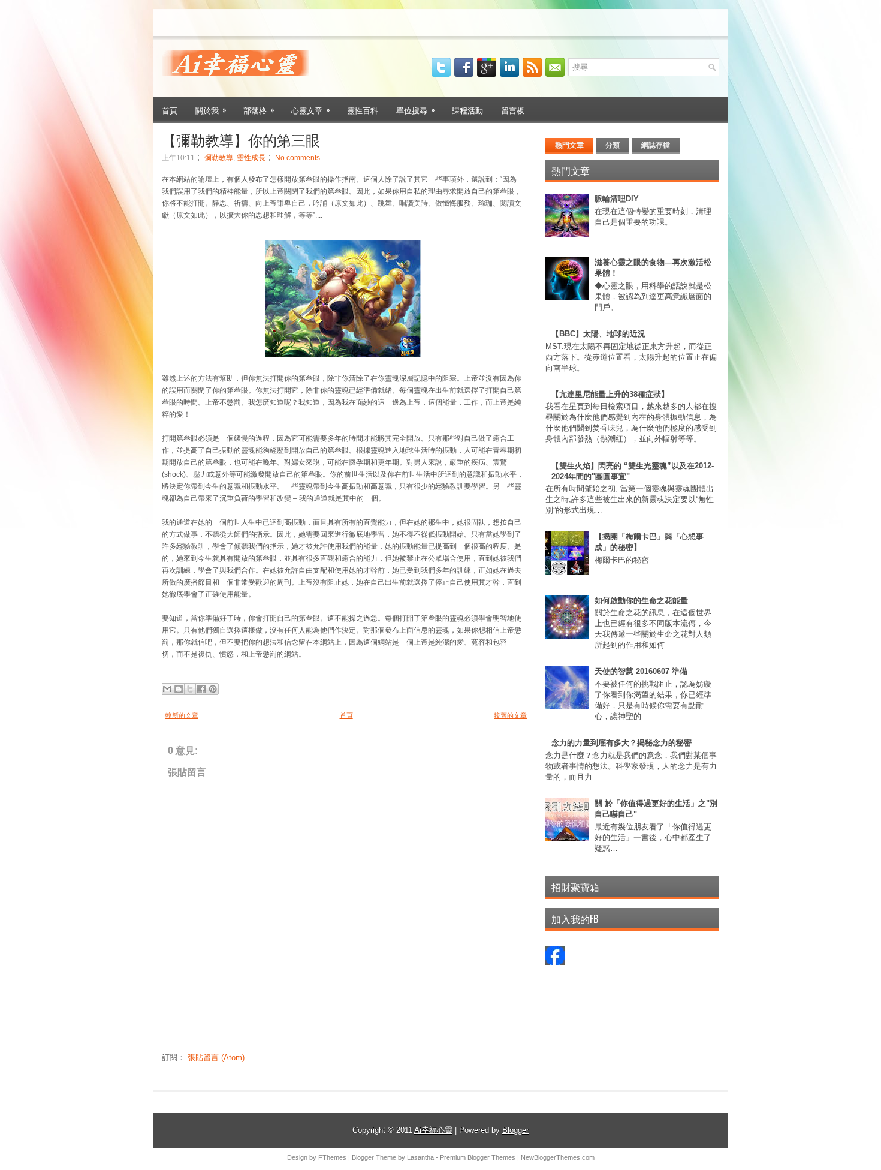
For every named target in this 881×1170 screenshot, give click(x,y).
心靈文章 (310, 109)
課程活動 (467, 110)
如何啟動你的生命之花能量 (641, 600)
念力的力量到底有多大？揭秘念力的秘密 (621, 742)
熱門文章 (569, 145)
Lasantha (420, 1157)
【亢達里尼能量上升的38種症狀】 (610, 394)
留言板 (512, 110)
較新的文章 (181, 715)
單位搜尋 (415, 109)
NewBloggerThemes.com (558, 1157)
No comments (297, 158)
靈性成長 (251, 158)
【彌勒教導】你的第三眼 (241, 139)
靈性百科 (362, 110)
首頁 (169, 110)
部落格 (258, 109)
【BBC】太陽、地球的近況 (598, 333)
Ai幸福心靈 (433, 1130)
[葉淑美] (555, 962)
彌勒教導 (218, 158)
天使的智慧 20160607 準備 (641, 671)
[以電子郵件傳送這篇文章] (167, 689)
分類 (612, 145)
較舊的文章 (510, 715)
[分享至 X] (190, 689)
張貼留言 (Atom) (216, 1057)
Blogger (515, 1130)
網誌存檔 (655, 145)
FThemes (332, 1157)
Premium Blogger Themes (477, 1157)
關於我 (211, 109)
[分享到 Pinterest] (213, 689)
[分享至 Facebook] (201, 689)
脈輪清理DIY (617, 198)
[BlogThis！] (179, 689)
